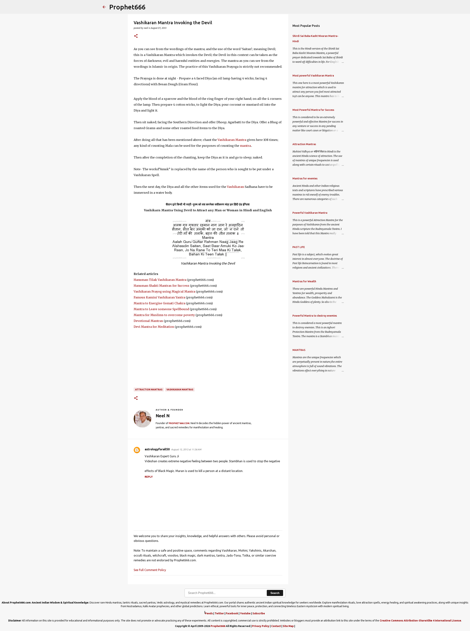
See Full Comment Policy (150, 570)
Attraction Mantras (148, 389)
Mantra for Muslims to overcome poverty (164, 315)
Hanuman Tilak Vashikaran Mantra (160, 280)
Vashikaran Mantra (232, 140)
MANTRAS (298, 350)
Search (274, 592)
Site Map (288, 626)
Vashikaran (235, 187)
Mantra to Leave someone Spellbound (161, 309)
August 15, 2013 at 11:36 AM (186, 449)
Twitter (219, 613)
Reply (149, 476)
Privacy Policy (260, 626)
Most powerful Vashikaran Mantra (313, 75)
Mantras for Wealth (304, 281)
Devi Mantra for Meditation (154, 327)
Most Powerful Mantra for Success (313, 109)
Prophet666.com (179, 423)
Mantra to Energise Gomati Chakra (159, 303)
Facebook (232, 613)
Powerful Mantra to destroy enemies (314, 315)
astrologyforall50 (157, 449)
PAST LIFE (298, 247)
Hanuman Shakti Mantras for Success (161, 285)
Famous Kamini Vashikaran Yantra (159, 297)
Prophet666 (127, 7)
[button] (136, 36)
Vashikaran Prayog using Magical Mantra (164, 291)
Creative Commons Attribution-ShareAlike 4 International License (420, 620)
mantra (245, 145)
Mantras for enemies (304, 178)
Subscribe (258, 613)
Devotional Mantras (148, 321)
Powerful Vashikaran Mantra (309, 212)
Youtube (245, 613)
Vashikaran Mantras (180, 389)
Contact (276, 626)
